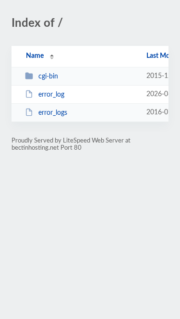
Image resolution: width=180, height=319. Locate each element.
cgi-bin (48, 76)
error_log (51, 94)
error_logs (52, 113)
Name (35, 56)
